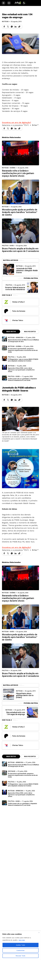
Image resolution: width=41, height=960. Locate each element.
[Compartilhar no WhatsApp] (12, 26)
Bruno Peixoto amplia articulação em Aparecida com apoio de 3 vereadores (20, 250)
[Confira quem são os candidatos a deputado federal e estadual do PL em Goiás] (4, 377)
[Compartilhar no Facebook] (4, 26)
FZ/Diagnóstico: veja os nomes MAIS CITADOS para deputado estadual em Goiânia (23, 360)
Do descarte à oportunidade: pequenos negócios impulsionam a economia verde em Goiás (23, 350)
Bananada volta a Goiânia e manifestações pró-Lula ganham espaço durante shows (18, 173)
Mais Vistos (11, 332)
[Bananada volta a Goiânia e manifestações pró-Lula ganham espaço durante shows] (20, 153)
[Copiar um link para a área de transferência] (19, 26)
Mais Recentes (30, 332)
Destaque (11, 771)
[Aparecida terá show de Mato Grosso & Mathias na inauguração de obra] (4, 339)
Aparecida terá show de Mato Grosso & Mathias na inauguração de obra (23, 341)
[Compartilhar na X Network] (8, 26)
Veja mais (22, 940)
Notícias (5, 22)
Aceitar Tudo (20, 945)
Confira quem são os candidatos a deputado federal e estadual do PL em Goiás (22, 380)
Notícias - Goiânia (8, 168)
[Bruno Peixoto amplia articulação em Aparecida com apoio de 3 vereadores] (20, 231)
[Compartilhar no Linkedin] (15, 26)
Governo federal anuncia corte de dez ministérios (15, 288)
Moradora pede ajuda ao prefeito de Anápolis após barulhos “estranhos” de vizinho (19, 212)
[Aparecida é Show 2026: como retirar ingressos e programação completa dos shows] (4, 792)
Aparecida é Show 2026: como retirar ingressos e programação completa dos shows (21, 370)
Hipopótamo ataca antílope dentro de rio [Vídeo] (25, 695)
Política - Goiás (8, 246)
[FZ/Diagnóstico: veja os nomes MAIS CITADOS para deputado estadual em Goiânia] (4, 783)
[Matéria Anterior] (8, 269)
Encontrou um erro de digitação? (16, 122)
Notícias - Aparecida (15, 338)
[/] (3, 3)
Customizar (21, 950)
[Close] (39, 932)
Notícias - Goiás (8, 632)
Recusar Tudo (20, 956)
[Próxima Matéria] (32, 287)
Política (9, 285)
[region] (20, 945)
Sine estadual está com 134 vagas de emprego (15, 713)
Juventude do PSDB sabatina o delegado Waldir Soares (27, 270)
